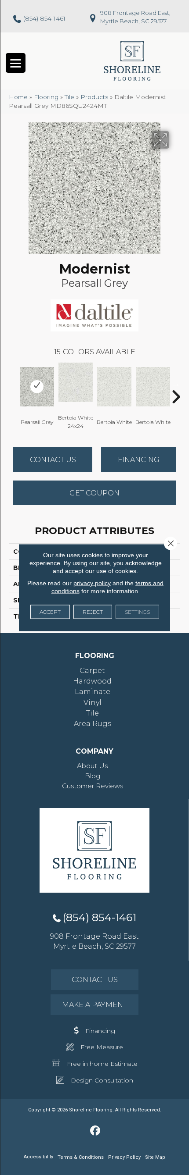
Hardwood (92, 681)
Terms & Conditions (81, 1157)
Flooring (46, 96)
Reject (93, 612)
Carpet (92, 670)
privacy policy (92, 583)
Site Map (155, 1157)
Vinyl (93, 702)
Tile (69, 96)
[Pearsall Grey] (37, 387)
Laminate (92, 691)
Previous (13, 383)
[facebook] (95, 1131)
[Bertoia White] (114, 387)
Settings (137, 612)
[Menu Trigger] (15, 63)
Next (175, 383)
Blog (92, 776)
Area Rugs (92, 723)
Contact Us (53, 460)
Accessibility (38, 1157)
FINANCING (139, 460)
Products (94, 96)
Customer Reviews (92, 786)
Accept (50, 612)
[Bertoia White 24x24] (75, 382)
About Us (92, 766)
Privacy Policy (124, 1157)
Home (18, 96)
